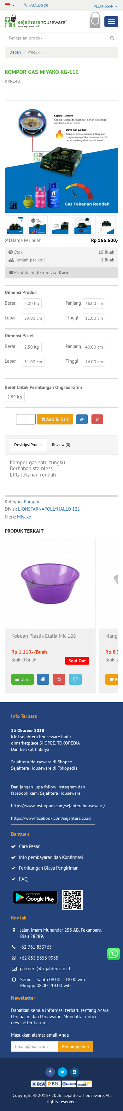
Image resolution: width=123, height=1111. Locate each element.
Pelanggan (104, 6)
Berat (10, 303)
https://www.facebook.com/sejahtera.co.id (51, 818)
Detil (24, 679)
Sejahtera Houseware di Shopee (41, 762)
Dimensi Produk (21, 292)
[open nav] (111, 21)
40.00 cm (94, 347)
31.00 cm (33, 362)
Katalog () (37, 5)
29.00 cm (33, 318)
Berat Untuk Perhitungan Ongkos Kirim (43, 387)
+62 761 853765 (35, 947)
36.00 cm (94, 303)
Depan (15, 52)
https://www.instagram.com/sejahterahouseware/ (58, 805)
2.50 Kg (31, 347)
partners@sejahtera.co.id (45, 968)
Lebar (10, 318)
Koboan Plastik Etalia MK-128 (43, 636)
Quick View (50, 600)
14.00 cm (94, 362)
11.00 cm (94, 318)
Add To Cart (57, 419)
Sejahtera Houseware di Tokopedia (44, 768)
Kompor (31, 501)
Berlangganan (75, 1047)
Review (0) (61, 444)
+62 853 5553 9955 (38, 958)
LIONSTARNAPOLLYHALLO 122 (49, 509)
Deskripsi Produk (28, 444)
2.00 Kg (31, 303)
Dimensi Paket (19, 336)
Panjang (73, 303)
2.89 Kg (14, 397)
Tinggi (72, 318)
